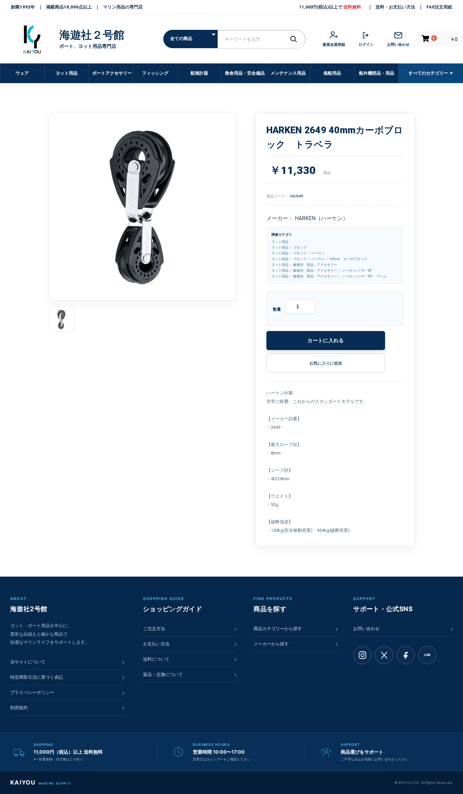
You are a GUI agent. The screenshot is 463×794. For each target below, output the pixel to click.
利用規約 (67, 708)
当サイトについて (67, 662)
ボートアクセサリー (112, 73)
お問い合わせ (403, 629)
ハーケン (318, 253)
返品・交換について (190, 675)
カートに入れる (325, 340)
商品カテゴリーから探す (296, 629)
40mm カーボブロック (348, 259)
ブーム (381, 276)
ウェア (22, 73)
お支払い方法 (190, 644)
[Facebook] (406, 655)
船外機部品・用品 (376, 73)
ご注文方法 (190, 629)
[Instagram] (362, 655)
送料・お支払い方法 (395, 6)
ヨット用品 (67, 73)
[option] (142, 206)
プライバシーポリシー (67, 693)
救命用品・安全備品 (245, 73)
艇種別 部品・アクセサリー (315, 265)
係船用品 (332, 73)
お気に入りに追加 (325, 363)
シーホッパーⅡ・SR (356, 270)
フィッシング (155, 73)
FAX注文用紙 (439, 6)
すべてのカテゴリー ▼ (431, 73)
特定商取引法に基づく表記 (67, 677)
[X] (384, 655)
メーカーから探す (296, 644)
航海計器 (199, 73)
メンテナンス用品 (288, 73)
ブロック (300, 247)
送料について (190, 659)
